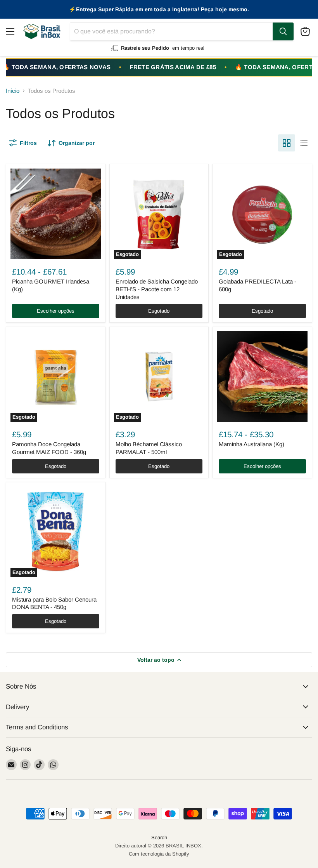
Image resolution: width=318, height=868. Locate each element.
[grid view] (286, 142)
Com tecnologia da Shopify (159, 854)
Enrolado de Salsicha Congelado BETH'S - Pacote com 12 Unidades (157, 289)
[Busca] (283, 31)
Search (159, 837)
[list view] (303, 142)
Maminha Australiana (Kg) (251, 444)
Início (12, 90)
